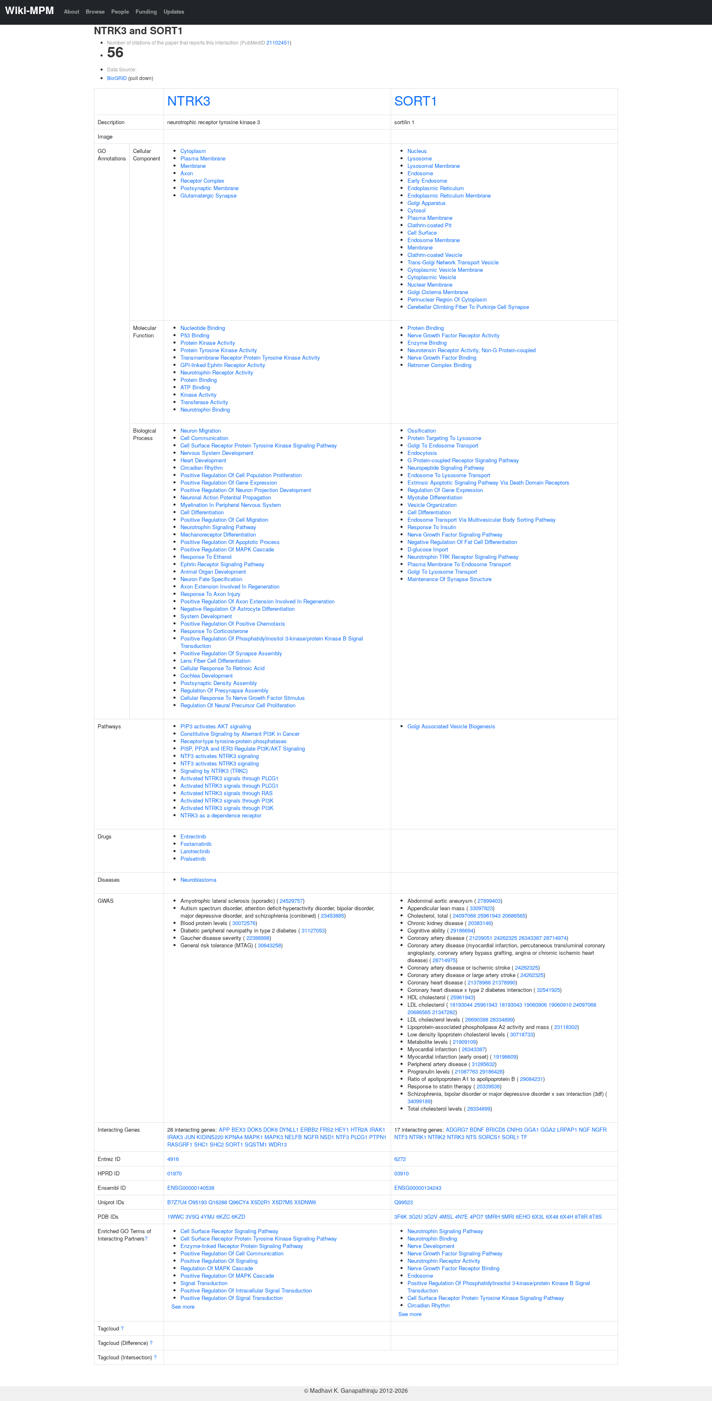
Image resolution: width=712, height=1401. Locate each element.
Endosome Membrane (434, 240)
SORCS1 (489, 1137)
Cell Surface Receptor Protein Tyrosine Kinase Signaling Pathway (258, 445)
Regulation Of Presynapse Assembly (224, 690)
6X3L (538, 1216)
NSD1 (327, 1137)
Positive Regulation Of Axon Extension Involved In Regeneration (257, 601)
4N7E (461, 1216)
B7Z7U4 (177, 1202)
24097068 (464, 915)
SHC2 (217, 1144)
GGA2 (548, 1129)
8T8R (581, 1216)
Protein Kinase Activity (207, 342)
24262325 (505, 938)
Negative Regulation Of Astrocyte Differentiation (237, 608)
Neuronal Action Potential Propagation (225, 497)
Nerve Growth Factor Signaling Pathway (455, 534)
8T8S (595, 1216)
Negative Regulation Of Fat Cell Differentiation (462, 542)
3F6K (400, 1216)
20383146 (479, 923)
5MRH (492, 1216)
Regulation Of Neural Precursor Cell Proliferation (237, 705)
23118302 (565, 1027)
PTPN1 (377, 1137)
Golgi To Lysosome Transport (442, 571)
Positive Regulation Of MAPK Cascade (227, 549)
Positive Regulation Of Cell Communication (231, 1253)
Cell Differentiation (202, 512)
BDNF (477, 1129)
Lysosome (420, 158)
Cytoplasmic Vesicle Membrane (445, 269)
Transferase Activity (204, 402)
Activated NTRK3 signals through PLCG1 (229, 778)
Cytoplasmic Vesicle (432, 277)
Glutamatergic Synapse (208, 195)
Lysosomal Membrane (434, 166)
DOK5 (254, 1129)
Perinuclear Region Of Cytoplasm (447, 299)
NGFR (311, 1137)
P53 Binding (194, 335)
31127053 (313, 930)
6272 (400, 1159)
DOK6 (270, 1129)
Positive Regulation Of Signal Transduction (231, 1298)
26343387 (530, 938)
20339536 (488, 1086)
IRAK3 (175, 1137)
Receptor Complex (202, 180)
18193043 (510, 1004)
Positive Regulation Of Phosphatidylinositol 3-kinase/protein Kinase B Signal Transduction (271, 642)
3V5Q (192, 1216)
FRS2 (326, 1129)
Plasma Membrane (202, 158)
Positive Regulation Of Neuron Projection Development (245, 490)
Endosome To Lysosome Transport (449, 475)
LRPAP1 (567, 1129)
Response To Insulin (432, 527)
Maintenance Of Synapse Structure (450, 579)
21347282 (443, 1012)
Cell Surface (422, 232)
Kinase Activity (198, 394)
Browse (95, 11)
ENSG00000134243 (417, 1187)
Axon (186, 173)
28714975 (444, 960)
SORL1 (510, 1137)
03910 (401, 1173)
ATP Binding (195, 387)
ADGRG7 (457, 1129)
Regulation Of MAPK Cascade (216, 1268)
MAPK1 (253, 1137)
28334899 (501, 1019)
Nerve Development (431, 1246)
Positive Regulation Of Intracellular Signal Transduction (246, 1290)
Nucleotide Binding (202, 328)
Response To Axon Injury (210, 594)
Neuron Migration (200, 430)
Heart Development (203, 460)
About (71, 11)
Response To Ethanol (206, 556)
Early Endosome (427, 180)
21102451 (278, 42)
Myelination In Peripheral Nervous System (230, 505)
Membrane (193, 166)
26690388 (476, 1019)
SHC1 (201, 1144)
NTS (471, 1137)
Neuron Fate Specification (211, 579)
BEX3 (239, 1129)
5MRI (507, 1216)
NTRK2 (436, 1137)
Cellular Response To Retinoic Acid (222, 668)
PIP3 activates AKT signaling (215, 726)
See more (182, 1306)
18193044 (461, 1004)
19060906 (535, 1004)
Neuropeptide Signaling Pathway (446, 467)
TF (524, 1137)
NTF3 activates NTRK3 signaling (219, 756)
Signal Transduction (203, 1283)
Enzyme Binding (427, 342)
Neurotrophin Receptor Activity (216, 372)
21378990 (503, 982)
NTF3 (342, 1137)
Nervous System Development (216, 453)
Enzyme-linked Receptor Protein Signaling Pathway (241, 1246)
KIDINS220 (210, 1137)
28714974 (555, 938)
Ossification (422, 430)
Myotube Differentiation (435, 497)
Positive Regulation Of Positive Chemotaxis (232, 623)
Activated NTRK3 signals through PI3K (227, 800)
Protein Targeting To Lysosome (444, 438)
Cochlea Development (206, 675)
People (120, 11)
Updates (174, 11)
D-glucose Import (428, 549)
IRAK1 (377, 1129)
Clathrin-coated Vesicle (435, 255)
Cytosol (417, 210)
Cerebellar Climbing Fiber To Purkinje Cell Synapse (468, 307)
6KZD (238, 1216)
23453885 (332, 915)
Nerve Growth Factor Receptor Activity (454, 335)
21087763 (466, 1071)
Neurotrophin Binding (205, 409)
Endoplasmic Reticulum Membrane (449, 195)
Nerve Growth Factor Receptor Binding (453, 1268)
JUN (190, 1137)
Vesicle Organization (432, 505)
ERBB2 (309, 1129)
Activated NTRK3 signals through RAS (226, 793)
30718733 (521, 1034)
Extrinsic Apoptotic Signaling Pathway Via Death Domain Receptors (488, 482)
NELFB (293, 1137)
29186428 (491, 1071)
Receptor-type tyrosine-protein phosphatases (233, 741)
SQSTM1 (256, 1144)
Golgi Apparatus (427, 203)
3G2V (431, 1216)
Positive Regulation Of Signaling (219, 1260)
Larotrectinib (195, 851)
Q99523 (403, 1202)
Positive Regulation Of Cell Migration (224, 519)
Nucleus (417, 151)
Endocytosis (422, 453)
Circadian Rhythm (201, 467)
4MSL (446, 1216)
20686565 (513, 915)
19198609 (504, 1056)
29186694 (461, 930)
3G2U (415, 1216)
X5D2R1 (260, 1202)
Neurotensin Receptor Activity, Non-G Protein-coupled (472, 350)
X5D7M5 (282, 1202)
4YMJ (208, 1216)
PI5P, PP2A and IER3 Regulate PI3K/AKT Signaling (242, 748)
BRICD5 (495, 1129)
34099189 (419, 1101)
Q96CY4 (239, 1202)
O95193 (197, 1202)
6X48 (552, 1216)
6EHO (523, 1216)
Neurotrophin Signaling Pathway (218, 527)
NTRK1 (417, 1137)
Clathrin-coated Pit (430, 225)
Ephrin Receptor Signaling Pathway (222, 564)
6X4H (566, 1216)
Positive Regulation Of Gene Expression (228, 482)
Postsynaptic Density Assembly (218, 683)
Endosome (420, 173)
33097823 (481, 908)
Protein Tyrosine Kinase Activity (218, 350)
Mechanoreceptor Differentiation (218, 534)
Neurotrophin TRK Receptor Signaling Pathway (463, 556)
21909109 (464, 1041)
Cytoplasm (193, 151)
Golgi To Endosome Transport (443, 445)
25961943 (489, 915)
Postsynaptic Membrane (209, 188)
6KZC (223, 1216)
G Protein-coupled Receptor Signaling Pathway (463, 460)
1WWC (175, 1216)
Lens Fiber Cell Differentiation (215, 660)
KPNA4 (234, 1137)
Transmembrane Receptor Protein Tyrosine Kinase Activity (250, 357)
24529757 (291, 900)
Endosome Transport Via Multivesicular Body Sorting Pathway (482, 519)
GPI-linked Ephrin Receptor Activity (222, 365)
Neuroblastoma (198, 879)
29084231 (531, 1079)
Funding (146, 11)
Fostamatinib (195, 844)
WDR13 (278, 1144)
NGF (584, 1129)
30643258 (269, 945)
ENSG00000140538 (190, 1187)
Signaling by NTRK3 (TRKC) (214, 771)
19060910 (559, 1004)
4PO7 (476, 1216)
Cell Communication (204, 438)
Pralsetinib (193, 858)
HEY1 (342, 1129)
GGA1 (531, 1129)
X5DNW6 (305, 1202)
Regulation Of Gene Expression (445, 490)
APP (224, 1129)
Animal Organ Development (213, 571)
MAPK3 (274, 1137)
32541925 (548, 990)
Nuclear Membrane (430, 284)
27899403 (489, 900)
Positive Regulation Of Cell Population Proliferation (241, 475)
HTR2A (359, 1129)
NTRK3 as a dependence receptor (220, 815)
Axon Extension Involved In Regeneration (229, 586)
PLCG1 (359, 1137)
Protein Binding (198, 380)
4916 (173, 1159)
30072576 (243, 923)
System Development (206, 616)
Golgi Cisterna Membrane (438, 292)
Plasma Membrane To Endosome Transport (459, 564)
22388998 (257, 938)
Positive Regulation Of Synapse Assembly (231, 653)
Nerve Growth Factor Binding (442, 357)
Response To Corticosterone (214, 631)
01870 (174, 1173)
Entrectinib (193, 836)
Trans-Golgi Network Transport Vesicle (453, 262)
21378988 (479, 982)
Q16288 (217, 1202)
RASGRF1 (179, 1144)
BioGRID (117, 77)
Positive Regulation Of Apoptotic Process (230, 542)
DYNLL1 (289, 1129)
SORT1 (416, 99)
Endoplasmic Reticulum (436, 188)
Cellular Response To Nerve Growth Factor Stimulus (242, 698)
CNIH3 (514, 1129)
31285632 (483, 1064)
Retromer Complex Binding (439, 365)
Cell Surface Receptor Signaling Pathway (229, 1231)
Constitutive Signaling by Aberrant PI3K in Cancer (240, 733)
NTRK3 (189, 99)
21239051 (480, 938)
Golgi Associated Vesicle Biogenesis (451, 726)
